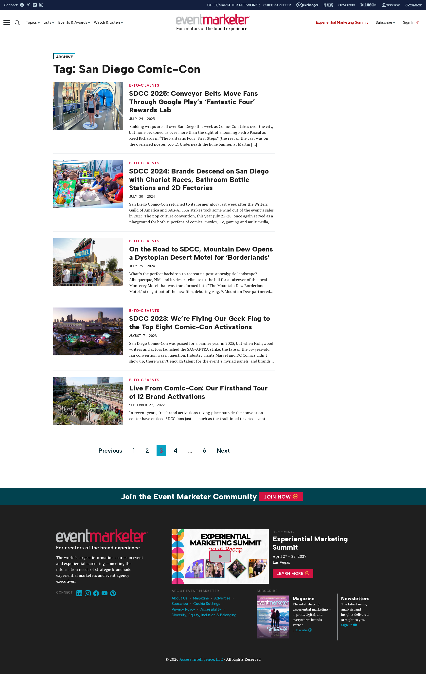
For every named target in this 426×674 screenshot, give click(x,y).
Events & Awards (72, 22)
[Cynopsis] (346, 5)
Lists (47, 22)
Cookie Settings (206, 603)
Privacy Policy (183, 609)
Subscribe (384, 22)
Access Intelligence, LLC (201, 659)
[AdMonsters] (391, 5)
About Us (179, 598)
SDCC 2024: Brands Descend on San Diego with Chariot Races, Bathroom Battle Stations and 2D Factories (199, 179)
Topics (31, 22)
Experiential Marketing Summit (342, 22)
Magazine (201, 598)
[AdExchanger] (307, 4)
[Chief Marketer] (277, 5)
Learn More (291, 573)
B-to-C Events (144, 85)
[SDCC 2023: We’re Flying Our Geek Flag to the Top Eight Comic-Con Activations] (88, 331)
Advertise (222, 598)
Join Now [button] (278, 497)
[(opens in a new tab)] (88, 400)
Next (223, 450)
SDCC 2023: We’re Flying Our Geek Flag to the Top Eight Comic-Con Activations (199, 322)
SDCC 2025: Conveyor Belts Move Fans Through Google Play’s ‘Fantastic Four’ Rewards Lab (193, 101)
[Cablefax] (414, 5)
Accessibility (210, 609)
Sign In (409, 22)
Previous (110, 450)
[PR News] (328, 5)
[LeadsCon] (368, 4)
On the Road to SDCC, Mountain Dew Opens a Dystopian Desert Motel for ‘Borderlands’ (201, 253)
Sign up (347, 624)
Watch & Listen (107, 22)
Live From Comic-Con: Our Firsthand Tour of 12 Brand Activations (198, 392)
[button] (7, 22)
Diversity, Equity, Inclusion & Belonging (204, 615)
